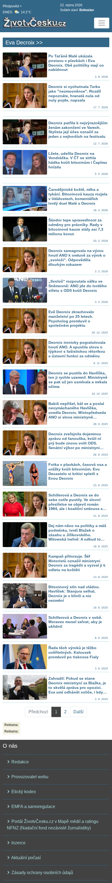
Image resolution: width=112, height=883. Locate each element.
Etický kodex (23, 791)
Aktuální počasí (25, 857)
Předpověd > (12, 6)
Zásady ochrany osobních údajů (41, 872)
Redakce (19, 762)
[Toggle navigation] (101, 23)
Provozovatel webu (29, 776)
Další (78, 711)
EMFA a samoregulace (32, 806)
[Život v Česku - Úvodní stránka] (35, 23)
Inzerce (18, 843)
